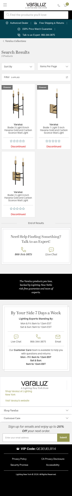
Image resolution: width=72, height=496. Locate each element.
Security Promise (19, 465)
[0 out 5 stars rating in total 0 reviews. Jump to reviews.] (18, 141)
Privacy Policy (19, 459)
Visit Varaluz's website (17, 401)
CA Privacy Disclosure (52, 459)
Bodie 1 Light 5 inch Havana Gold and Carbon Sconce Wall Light (54, 130)
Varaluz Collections (15, 41)
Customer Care (12, 418)
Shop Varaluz (11, 410)
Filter (12, 77)
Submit (63, 437)
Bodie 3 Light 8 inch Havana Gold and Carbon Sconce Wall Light (18, 130)
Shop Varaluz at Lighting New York (18, 393)
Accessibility (52, 465)
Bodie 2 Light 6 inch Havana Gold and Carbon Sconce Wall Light (18, 198)
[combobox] (36, 15)
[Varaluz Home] (36, 5)
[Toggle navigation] (5, 5)
